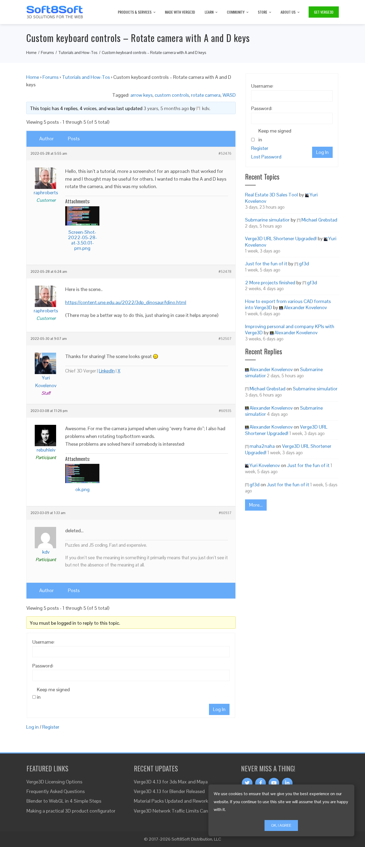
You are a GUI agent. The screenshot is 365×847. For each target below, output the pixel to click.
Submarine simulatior (267, 220)
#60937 (225, 513)
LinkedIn (107, 371)
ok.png (82, 489)
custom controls (172, 95)
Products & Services (135, 12)
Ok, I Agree (281, 825)
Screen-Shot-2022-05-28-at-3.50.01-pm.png (82, 240)
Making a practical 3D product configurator (70, 811)
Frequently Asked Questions (55, 791)
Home (32, 77)
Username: (43, 642)
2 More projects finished (270, 282)
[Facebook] (260, 783)
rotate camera (205, 95)
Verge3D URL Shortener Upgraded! (281, 238)
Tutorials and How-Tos (86, 77)
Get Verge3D (323, 12)
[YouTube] (274, 783)
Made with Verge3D (180, 12)
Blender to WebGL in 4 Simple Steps (63, 801)
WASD (229, 95)
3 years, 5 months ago (166, 108)
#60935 (225, 411)
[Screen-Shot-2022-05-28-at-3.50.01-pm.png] (82, 216)
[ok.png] (82, 473)
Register (50, 727)
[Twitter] (247, 783)
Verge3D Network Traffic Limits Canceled (176, 811)
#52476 (225, 153)
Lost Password (266, 157)
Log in (32, 727)
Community (235, 12)
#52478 (225, 272)
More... (256, 505)
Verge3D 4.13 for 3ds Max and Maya (171, 782)
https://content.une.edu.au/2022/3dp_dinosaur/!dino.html (125, 302)
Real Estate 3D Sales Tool (271, 195)
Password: (42, 666)
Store (262, 12)
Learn (209, 12)
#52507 (225, 339)
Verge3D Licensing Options (54, 782)
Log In (219, 709)
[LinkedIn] (287, 783)
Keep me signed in (53, 693)
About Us (288, 12)
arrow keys (141, 95)
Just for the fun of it (266, 264)
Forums (50, 77)
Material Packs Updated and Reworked (173, 801)
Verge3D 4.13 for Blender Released (169, 791)
